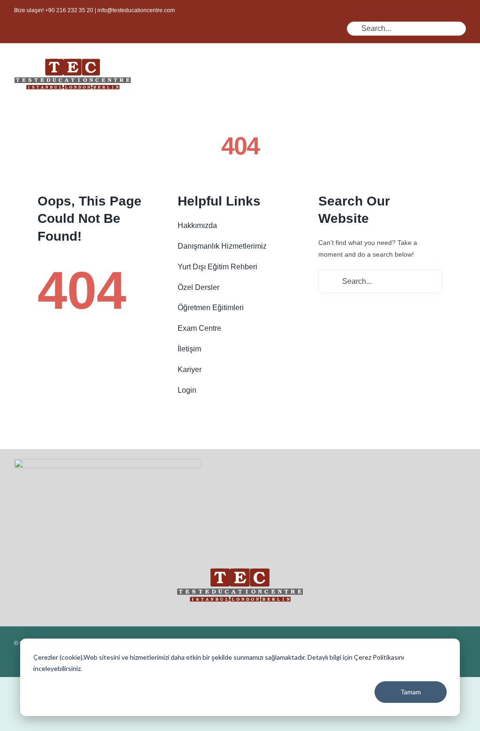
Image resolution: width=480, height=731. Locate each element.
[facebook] (177, 39)
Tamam (410, 692)
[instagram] (207, 39)
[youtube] (222, 39)
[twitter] (192, 39)
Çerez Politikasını (379, 657)
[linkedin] (237, 39)
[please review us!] (108, 462)
